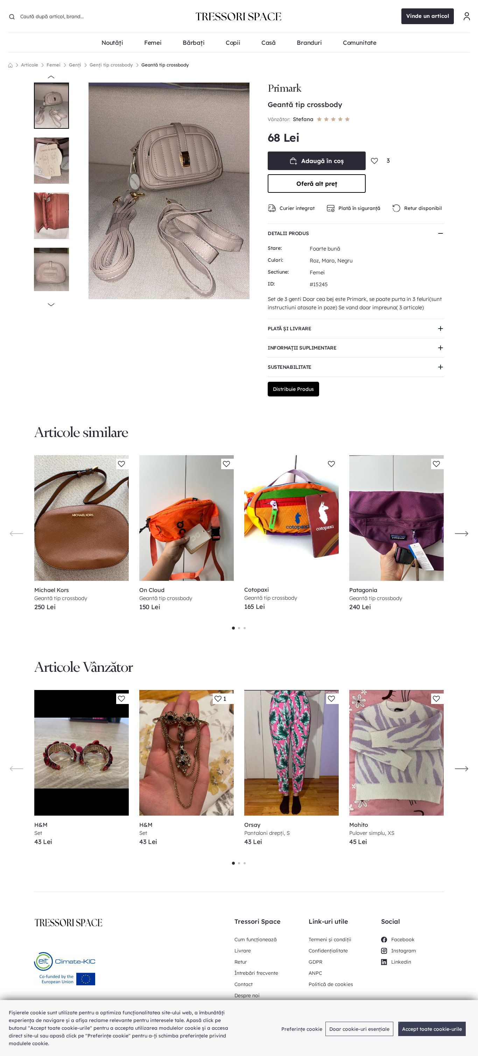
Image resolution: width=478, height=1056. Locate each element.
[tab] (233, 628)
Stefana (303, 119)
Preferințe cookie (301, 1029)
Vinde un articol (427, 16)
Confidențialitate (328, 951)
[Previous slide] (16, 533)
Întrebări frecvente (256, 973)
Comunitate (360, 42)
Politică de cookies (331, 984)
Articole (29, 65)
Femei (54, 65)
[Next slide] (462, 533)
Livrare (242, 951)
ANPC (315, 973)
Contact (243, 984)
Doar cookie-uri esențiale (359, 1029)
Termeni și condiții (330, 939)
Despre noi (247, 995)
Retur (240, 962)
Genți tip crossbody (111, 65)
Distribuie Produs (293, 389)
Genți (75, 65)
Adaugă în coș (322, 160)
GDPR (315, 962)
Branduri (309, 42)
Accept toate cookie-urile (432, 1029)
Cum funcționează (255, 939)
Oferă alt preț (316, 183)
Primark (284, 88)
